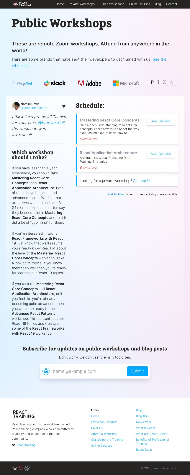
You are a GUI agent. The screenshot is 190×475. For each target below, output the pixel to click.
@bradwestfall (51, 122)
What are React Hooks (151, 434)
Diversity (97, 428)
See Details (161, 121)
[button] (39, 106)
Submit (137, 371)
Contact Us (142, 181)
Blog (158, 4)
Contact (171, 4)
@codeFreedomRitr (34, 108)
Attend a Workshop (104, 434)
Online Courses (139, 4)
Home (60, 4)
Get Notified (116, 194)
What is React (145, 428)
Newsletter (143, 422)
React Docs (144, 449)
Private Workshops (82, 4)
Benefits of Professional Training (152, 441)
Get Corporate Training (107, 439)
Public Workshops (112, 4)
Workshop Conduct (104, 422)
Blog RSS (142, 416)
